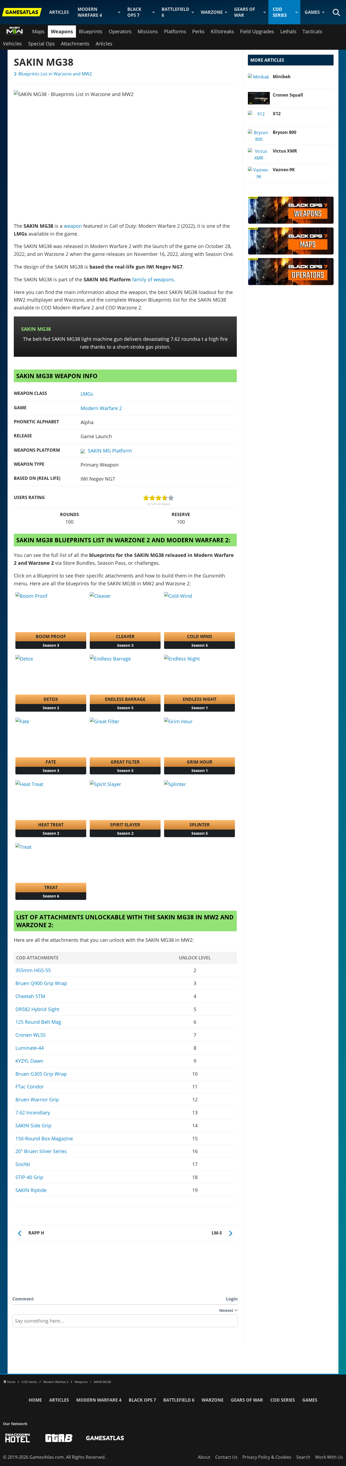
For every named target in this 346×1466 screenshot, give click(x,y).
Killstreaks (222, 31)
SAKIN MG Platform (110, 450)
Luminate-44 (29, 1048)
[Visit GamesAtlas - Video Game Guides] (105, 1438)
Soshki (22, 1164)
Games (312, 12)
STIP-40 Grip (29, 1177)
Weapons (62, 31)
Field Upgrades (257, 31)
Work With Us (329, 1457)
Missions (148, 31)
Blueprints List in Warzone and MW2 (55, 74)
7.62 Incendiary (32, 1112)
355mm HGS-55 (33, 970)
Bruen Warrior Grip (37, 1099)
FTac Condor (29, 1086)
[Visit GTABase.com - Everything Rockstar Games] (59, 1438)
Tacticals (312, 31)
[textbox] (125, 1323)
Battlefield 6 (175, 12)
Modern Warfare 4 (90, 12)
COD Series (280, 12)
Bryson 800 (284, 132)
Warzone (212, 12)
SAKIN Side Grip (33, 1125)
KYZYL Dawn (29, 1061)
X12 (277, 114)
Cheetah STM (30, 996)
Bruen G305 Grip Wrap (41, 1074)
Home (35, 1400)
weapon (73, 226)
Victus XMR (285, 151)
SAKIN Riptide (30, 1190)
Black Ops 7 (134, 12)
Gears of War (244, 12)
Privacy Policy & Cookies (266, 1457)
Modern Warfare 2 (101, 408)
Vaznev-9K (284, 170)
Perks (198, 31)
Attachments (75, 43)
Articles (59, 12)
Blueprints (90, 31)
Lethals (288, 31)
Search (303, 1457)
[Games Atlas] (22, 12)
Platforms (175, 31)
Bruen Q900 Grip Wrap (41, 983)
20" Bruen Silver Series (41, 1151)
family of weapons (153, 279)
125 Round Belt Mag (38, 1022)
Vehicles (12, 43)
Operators (120, 31)
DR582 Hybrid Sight (37, 1009)
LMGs (87, 394)
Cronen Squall (288, 95)
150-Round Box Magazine (44, 1138)
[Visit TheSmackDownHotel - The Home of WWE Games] (17, 1438)
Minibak (282, 77)
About (204, 1457)
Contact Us (226, 1457)
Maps (38, 31)
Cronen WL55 (30, 1035)
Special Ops (41, 43)
